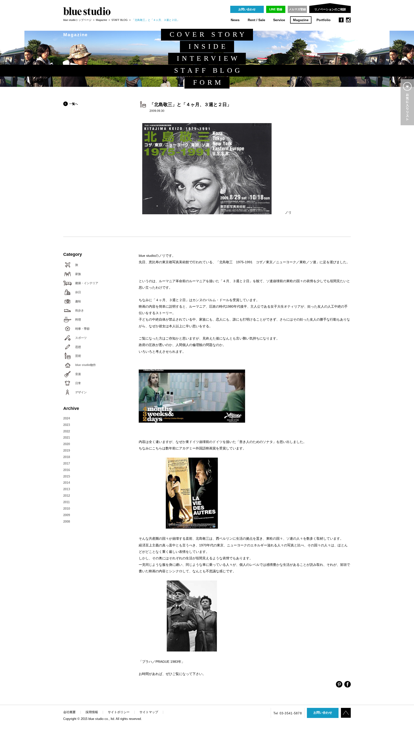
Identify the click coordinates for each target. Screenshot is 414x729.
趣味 (78, 301)
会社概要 (69, 712)
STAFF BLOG (119, 19)
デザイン (81, 392)
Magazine (301, 20)
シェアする (339, 684)
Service (279, 20)
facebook (341, 20)
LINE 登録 (275, 9)
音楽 (78, 374)
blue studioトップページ (77, 19)
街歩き (79, 310)
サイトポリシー (119, 712)
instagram (348, 20)
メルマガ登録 (297, 9)
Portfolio (323, 20)
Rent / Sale (256, 20)
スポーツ (81, 338)
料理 (78, 319)
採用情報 (92, 712)
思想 (78, 347)
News (235, 20)
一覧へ (73, 104)
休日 (78, 292)
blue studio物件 (85, 365)
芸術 (78, 356)
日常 (78, 383)
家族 (78, 274)
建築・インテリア (86, 283)
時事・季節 (82, 328)
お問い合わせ (247, 9)
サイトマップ (148, 712)
